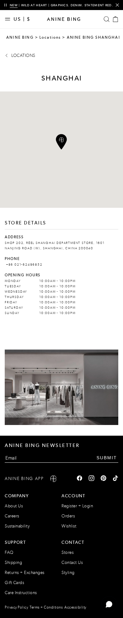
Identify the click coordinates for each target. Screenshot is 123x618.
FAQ (9, 552)
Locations (50, 37)
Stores (67, 552)
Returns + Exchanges (24, 572)
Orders (68, 516)
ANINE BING (20, 37)
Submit (107, 457)
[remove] (117, 5)
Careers (12, 516)
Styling (68, 572)
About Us (14, 506)
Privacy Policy (16, 607)
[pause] (5, 5)
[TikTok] (115, 478)
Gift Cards (14, 582)
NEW (14, 5)
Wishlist (69, 526)
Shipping (13, 562)
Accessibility (75, 607)
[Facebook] (79, 478)
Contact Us (72, 562)
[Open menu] (9, 19)
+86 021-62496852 (24, 265)
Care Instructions (21, 592)
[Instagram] (91, 478)
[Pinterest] (103, 478)
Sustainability (17, 526)
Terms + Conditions (46, 607)
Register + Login (77, 506)
